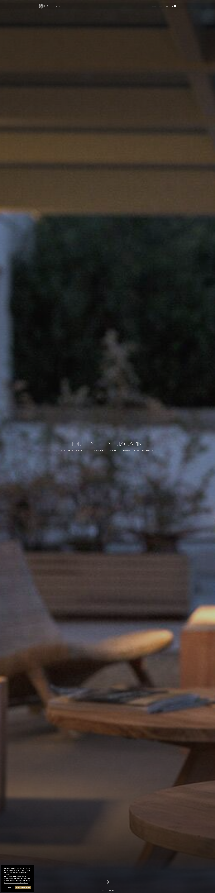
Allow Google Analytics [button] (23, 887)
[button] (16, 883)
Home (102, 890)
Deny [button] (9, 887)
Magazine (111, 890)
